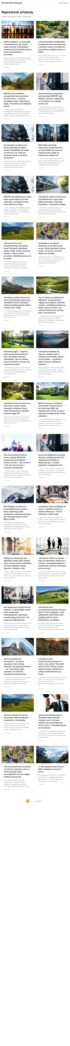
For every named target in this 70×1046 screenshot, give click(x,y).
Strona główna (63, 3)
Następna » (39, 801)
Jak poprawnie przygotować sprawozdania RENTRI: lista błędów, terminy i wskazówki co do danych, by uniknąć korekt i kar (51, 98)
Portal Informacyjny (12, 3)
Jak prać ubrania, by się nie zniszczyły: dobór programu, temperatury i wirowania (16, 717)
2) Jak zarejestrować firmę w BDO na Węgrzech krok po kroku (51, 769)
